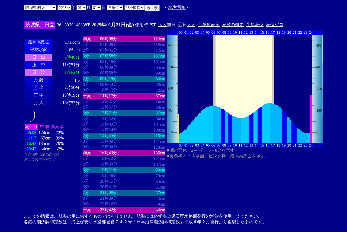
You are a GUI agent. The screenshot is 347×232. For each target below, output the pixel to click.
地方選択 (177, 7)
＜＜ (162, 24)
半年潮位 (255, 24)
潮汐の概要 (233, 24)
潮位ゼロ (274, 24)
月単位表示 (209, 24)
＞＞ (191, 24)
